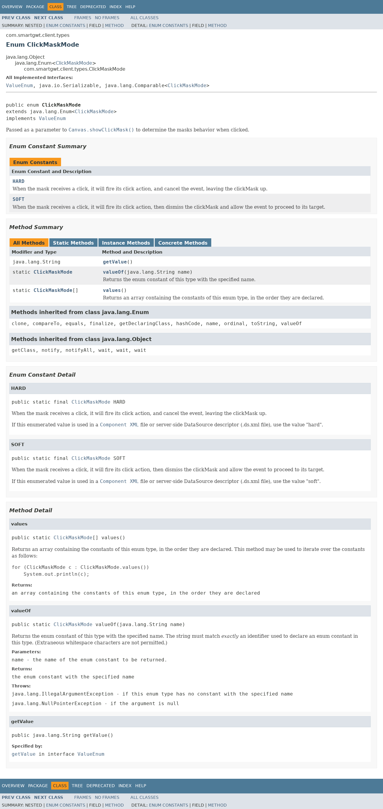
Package (35, 6)
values (112, 290)
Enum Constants (65, 25)
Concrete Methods (183, 243)
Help (130, 6)
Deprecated (93, 6)
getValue (115, 262)
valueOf (113, 272)
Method (114, 25)
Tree (72, 6)
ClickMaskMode (74, 63)
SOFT (19, 199)
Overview (12, 6)
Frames (82, 17)
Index (116, 6)
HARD (19, 181)
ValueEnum (19, 85)
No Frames (107, 17)
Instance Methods (126, 243)
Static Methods (73, 243)
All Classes (144, 17)
